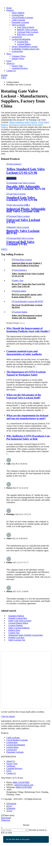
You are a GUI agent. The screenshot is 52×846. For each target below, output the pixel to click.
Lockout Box (22, 42)
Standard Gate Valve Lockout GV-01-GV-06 (21, 199)
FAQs (8, 61)
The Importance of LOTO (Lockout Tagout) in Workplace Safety (26, 373)
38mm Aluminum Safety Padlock (23, 122)
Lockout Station (24, 44)
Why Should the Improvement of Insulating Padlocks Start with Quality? (28, 330)
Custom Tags (13, 633)
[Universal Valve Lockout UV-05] (18, 216)
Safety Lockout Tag (16, 640)
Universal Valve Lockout (27, 32)
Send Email (6, 818)
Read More (11, 178)
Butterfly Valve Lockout (27, 29)
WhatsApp (5, 820)
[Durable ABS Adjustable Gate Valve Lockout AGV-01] (20, 183)
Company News (18, 56)
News (8, 54)
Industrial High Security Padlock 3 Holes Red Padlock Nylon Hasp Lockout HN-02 (27, 265)
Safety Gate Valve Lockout (19, 620)
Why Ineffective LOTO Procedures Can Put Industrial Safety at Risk (28, 437)
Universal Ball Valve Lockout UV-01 (20, 243)
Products (10, 10)
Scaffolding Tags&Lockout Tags (25, 49)
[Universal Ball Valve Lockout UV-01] (20, 238)
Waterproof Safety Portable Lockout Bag (25, 635)
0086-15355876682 (21, 782)
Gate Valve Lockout (25, 27)
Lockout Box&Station (21, 39)
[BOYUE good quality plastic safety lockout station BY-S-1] (19, 291)
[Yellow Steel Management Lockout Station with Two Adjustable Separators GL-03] (19, 312)
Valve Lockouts (18, 25)
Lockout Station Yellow (18, 623)
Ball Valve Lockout (25, 34)
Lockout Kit (17, 37)
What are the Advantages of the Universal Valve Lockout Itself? (23, 396)
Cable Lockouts (18, 20)
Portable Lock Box (16, 637)
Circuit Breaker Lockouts (22, 17)
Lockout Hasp (18, 15)
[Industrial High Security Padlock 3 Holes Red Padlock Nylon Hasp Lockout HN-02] (22, 259)
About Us (10, 63)
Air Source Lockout (17, 125)
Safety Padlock (18, 13)
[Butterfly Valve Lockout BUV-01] (17, 227)
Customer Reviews (20, 68)
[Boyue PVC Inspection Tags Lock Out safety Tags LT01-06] (17, 280)
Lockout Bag (17, 51)
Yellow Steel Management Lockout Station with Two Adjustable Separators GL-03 (27, 317)
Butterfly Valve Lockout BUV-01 (22, 232)
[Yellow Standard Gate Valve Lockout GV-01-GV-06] (13, 164)
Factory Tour (17, 66)
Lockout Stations (15, 625)
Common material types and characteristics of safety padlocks (24, 353)
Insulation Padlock (16, 616)
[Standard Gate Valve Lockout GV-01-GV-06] (15, 194)
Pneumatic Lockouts (20, 22)
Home (9, 8)
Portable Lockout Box (17, 618)
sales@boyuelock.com (23, 785)
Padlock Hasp (14, 630)
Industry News (18, 58)
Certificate (10, 766)
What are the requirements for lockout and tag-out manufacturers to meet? (27, 417)
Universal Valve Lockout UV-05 (23, 221)
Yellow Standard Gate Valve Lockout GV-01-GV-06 (25, 170)
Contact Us (11, 70)
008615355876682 (24, 787)
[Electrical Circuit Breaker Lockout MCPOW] (27, 301)
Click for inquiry (8, 716)
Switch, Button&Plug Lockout (24, 46)
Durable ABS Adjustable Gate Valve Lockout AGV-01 (25, 188)
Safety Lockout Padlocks (18, 628)
